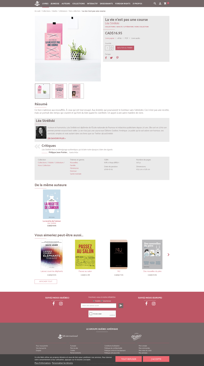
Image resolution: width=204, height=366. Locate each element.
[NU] (119, 254)
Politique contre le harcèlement (114, 350)
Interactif (92, 3)
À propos (137, 3)
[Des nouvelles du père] (152, 254)
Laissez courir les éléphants (52, 271)
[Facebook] (53, 304)
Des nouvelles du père (152, 271)
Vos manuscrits (41, 348)
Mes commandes (144, 348)
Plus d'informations (43, 363)
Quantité (108, 43)
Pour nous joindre (42, 346)
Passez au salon (85, 271)
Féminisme (74, 168)
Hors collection (142, 27)
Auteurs (66, 3)
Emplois (38, 350)
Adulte (119, 27)
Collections (78, 3)
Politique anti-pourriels (112, 353)
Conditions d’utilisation (111, 346)
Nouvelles (74, 162)
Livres (45, 3)
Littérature (128, 27)
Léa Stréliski (51, 223)
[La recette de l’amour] (51, 204)
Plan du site (74, 348)
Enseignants (106, 3)
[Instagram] (60, 304)
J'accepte (156, 359)
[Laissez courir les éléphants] (51, 254)
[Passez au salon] (85, 254)
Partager (108, 54)
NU (118, 271)
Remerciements (75, 353)
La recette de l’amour (52, 221)
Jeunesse (55, 3)
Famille (72, 165)
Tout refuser (128, 359)
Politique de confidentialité (113, 348)
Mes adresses (143, 353)
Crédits (72, 350)
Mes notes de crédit (145, 350)
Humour (73, 171)
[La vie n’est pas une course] (42, 91)
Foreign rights (122, 3)
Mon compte (143, 346)
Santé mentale (75, 174)
